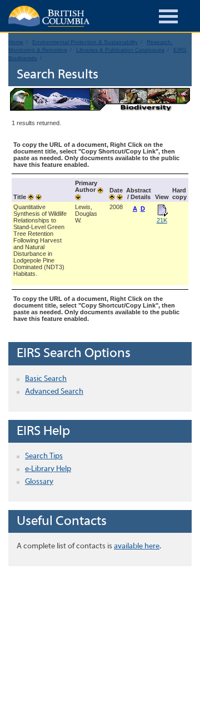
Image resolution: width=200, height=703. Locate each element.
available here (136, 546)
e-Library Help (48, 469)
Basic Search (46, 379)
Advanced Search (54, 392)
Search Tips (44, 456)
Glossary (39, 482)
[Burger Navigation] (168, 18)
